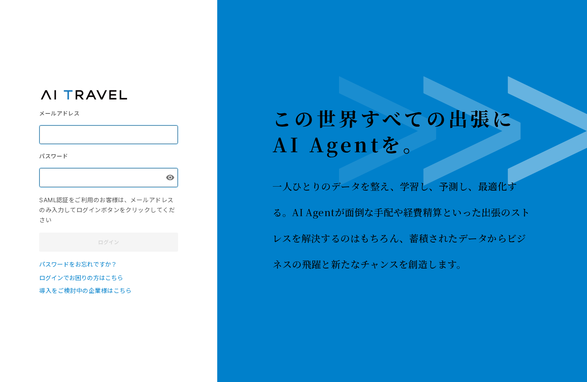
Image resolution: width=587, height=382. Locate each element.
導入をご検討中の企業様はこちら (85, 290)
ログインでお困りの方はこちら (81, 277)
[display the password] (170, 177)
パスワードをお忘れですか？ (78, 264)
